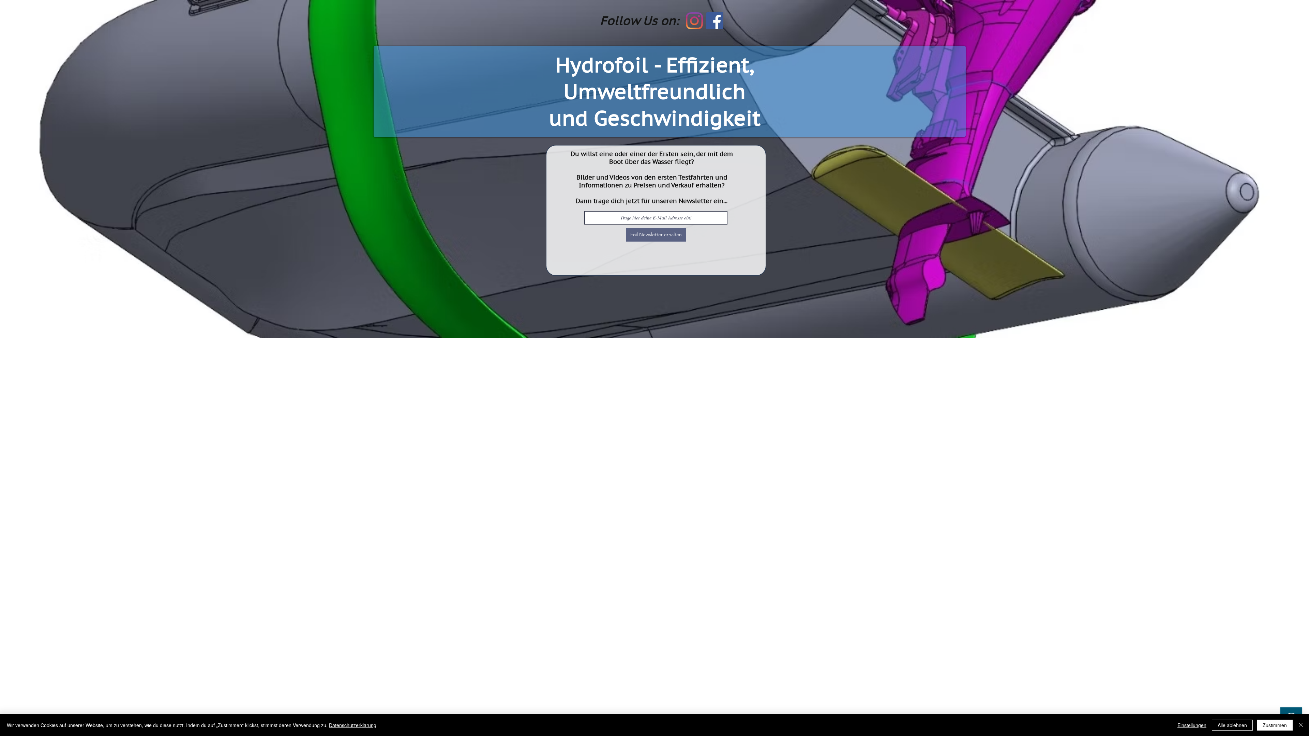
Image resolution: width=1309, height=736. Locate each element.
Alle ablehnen (1232, 725)
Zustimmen (1275, 725)
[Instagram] (694, 20)
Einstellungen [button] (1191, 725)
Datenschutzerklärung (352, 725)
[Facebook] (714, 20)
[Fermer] (1301, 725)
